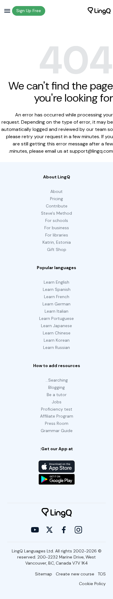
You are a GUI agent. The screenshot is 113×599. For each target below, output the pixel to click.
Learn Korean (57, 340)
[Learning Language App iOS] (57, 467)
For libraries (56, 235)
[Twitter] (49, 529)
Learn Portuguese (56, 318)
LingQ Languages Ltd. (33, 551)
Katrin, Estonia (56, 242)
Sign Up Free (28, 10)
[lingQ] (99, 11)
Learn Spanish (57, 289)
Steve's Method (56, 213)
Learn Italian (56, 311)
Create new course (75, 574)
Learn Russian (56, 347)
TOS (102, 574)
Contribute (56, 206)
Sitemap (43, 574)
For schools (56, 220)
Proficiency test (56, 409)
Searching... (57, 380)
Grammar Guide (57, 430)
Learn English (56, 282)
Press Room (56, 423)
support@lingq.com (91, 151)
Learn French (56, 296)
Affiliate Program (56, 416)
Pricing (56, 198)
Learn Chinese (57, 333)
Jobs (56, 402)
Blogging (56, 387)
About (56, 191)
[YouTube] (35, 529)
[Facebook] (64, 529)
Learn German (56, 304)
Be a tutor (57, 394)
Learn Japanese (56, 325)
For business (56, 227)
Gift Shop (56, 249)
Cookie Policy (92, 583)
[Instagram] (78, 529)
